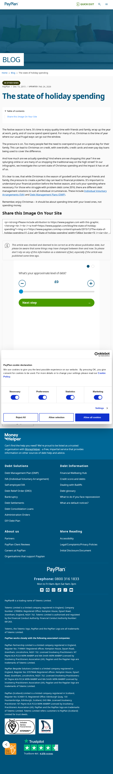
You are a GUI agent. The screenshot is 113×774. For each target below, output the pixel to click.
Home (5, 72)
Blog (13, 72)
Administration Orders (17, 514)
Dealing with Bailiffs (71, 484)
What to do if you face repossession (80, 496)
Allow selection (56, 417)
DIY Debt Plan (12, 520)
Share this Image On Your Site (22, 116)
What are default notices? (74, 502)
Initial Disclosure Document (75, 550)
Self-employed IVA (15, 484)
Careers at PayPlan (15, 550)
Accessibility (67, 538)
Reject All (21, 417)
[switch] (42, 397)
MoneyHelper (32, 449)
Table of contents (15, 111)
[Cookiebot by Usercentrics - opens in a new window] (97, 354)
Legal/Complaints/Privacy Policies (78, 544)
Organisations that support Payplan (25, 556)
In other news (11, 83)
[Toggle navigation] (106, 4)
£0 (56, 282)
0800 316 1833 (67, 578)
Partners (9, 538)
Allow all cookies (92, 417)
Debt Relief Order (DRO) (18, 490)
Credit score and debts (72, 479)
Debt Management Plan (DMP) (22, 473)
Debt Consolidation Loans (19, 508)
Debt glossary (67, 490)
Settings (99, 408)
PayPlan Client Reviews (17, 544)
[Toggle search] (99, 4)
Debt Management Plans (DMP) (47, 194)
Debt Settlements (14, 502)
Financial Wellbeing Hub (73, 473)
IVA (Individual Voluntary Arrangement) (27, 479)
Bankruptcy (11, 496)
